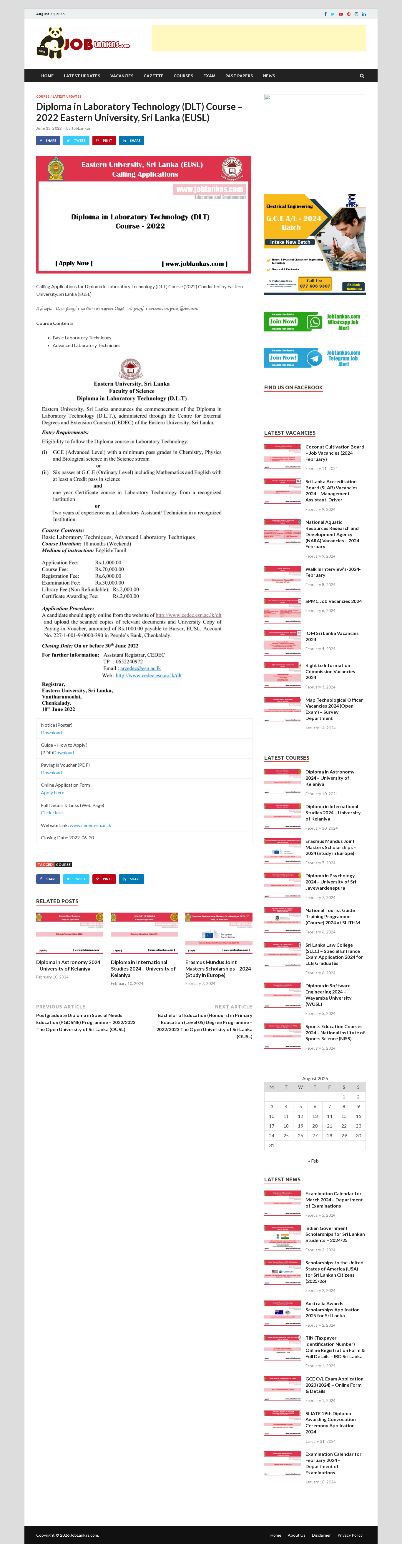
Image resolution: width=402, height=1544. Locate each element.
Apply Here (52, 792)
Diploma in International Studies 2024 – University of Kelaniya (143, 968)
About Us (296, 1535)
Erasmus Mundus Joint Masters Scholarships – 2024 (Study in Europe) (218, 968)
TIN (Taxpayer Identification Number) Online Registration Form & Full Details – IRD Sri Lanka (335, 1347)
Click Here (52, 812)
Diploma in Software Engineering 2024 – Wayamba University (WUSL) (328, 994)
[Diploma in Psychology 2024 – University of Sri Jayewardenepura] (282, 876)
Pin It (107, 140)
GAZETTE (154, 76)
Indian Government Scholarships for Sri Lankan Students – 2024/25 (335, 1234)
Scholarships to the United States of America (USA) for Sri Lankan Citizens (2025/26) (334, 1271)
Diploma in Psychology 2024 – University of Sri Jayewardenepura (330, 882)
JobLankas (81, 128)
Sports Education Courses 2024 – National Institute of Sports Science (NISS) (335, 1032)
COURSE (42, 96)
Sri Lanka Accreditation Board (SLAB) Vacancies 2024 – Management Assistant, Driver (331, 490)
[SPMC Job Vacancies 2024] (282, 601)
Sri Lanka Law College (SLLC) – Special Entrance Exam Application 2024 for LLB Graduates (334, 954)
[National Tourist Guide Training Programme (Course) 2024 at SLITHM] (282, 910)
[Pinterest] (348, 14)
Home (47, 76)
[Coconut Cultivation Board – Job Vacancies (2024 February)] (282, 447)
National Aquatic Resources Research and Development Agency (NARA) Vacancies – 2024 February (332, 534)
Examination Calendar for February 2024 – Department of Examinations (333, 1463)
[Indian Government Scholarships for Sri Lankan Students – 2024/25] (282, 1228)
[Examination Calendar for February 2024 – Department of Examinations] (282, 1454)
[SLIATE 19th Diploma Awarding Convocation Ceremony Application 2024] (282, 1414)
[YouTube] (340, 14)
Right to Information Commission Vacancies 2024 (330, 671)
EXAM (209, 76)
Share (51, 140)
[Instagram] (356, 14)
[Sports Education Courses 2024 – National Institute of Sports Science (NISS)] (282, 1027)
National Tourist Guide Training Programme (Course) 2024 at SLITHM (332, 916)
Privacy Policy (350, 1535)
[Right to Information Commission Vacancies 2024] (282, 665)
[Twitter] (332, 14)
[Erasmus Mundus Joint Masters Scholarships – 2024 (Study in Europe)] (219, 955)
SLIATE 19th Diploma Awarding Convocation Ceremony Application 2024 (330, 1422)
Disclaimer (321, 1535)
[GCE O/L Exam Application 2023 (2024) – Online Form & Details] (282, 1379)
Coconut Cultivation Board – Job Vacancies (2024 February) (334, 453)
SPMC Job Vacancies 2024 (333, 601)
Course (63, 864)
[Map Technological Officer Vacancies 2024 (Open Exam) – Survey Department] (282, 700)
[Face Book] (325, 14)
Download (51, 732)
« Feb (313, 1160)
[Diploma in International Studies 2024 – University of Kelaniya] (144, 955)
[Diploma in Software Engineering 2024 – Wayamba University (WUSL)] (282, 986)
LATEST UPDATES (82, 76)
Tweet (80, 140)
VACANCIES (122, 76)
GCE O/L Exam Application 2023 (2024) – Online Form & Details (334, 1385)
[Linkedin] (364, 14)
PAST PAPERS (239, 76)
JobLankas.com (84, 1535)
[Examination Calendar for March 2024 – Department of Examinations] (282, 1194)
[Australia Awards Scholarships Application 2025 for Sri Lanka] (282, 1304)
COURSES (183, 76)
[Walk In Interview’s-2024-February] (282, 569)
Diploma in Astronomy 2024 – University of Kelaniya (68, 965)
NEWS (269, 76)
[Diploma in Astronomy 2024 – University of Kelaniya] (69, 955)
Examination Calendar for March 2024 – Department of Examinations (334, 1199)
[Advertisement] (259, 38)
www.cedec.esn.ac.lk (90, 825)
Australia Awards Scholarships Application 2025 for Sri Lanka (332, 1309)
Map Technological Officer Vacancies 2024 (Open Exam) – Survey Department (334, 709)
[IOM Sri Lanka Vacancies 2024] (282, 633)
